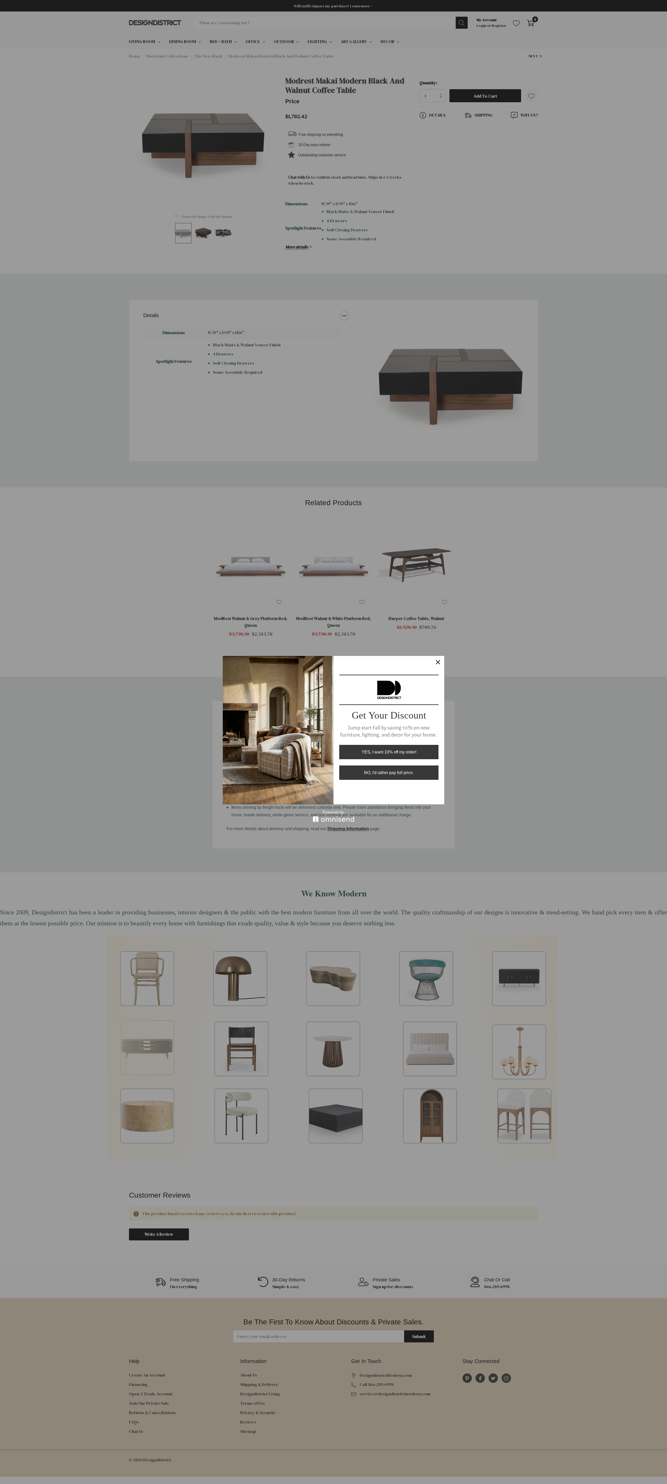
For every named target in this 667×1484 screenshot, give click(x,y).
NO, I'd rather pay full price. (389, 772)
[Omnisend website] (333, 816)
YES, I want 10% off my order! (389, 752)
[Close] (438, 662)
